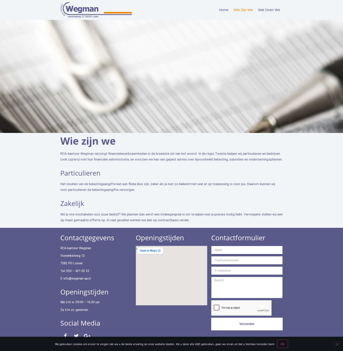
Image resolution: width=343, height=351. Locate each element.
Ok (282, 344)
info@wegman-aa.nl (77, 278)
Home (223, 10)
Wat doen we (269, 10)
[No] (336, 343)
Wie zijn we (243, 10)
